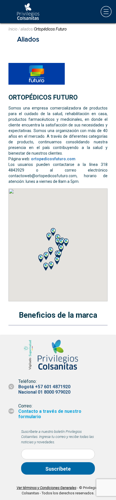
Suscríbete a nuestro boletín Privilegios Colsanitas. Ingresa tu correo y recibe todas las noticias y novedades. (57, 436)
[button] (66, 242)
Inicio (13, 29)
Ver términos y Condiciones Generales (46, 488)
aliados (27, 29)
